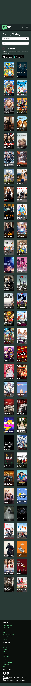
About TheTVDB (7, 625)
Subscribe (5, 630)
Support (5, 639)
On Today (5, 645)
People (5, 654)
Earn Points (6, 627)
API (4, 632)
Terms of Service (7, 662)
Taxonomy (6, 656)
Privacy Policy (6, 664)
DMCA (4, 666)
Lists (4, 651)
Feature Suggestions (8, 634)
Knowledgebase (7, 636)
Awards (5, 647)
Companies (6, 649)
